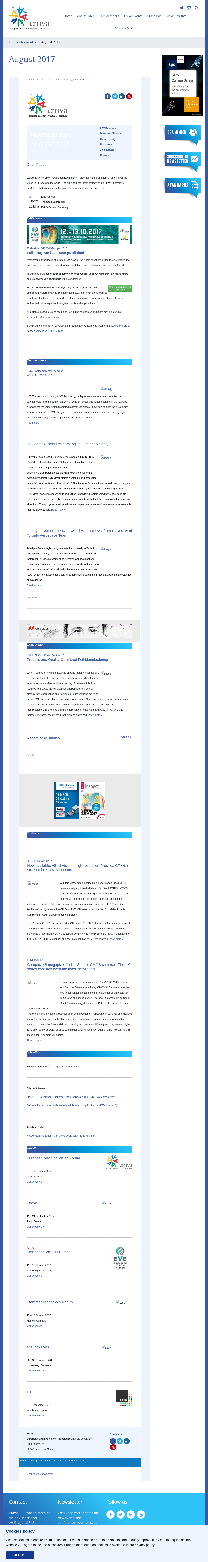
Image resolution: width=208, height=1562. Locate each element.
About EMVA (85, 16)
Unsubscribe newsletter (40, 1474)
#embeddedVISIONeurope (48, 331)
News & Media (125, 28)
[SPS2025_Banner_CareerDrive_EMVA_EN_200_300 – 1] (182, 85)
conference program (42, 265)
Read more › (34, 422)
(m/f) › (92, 1135)
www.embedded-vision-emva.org (45, 317)
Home (68, 16)
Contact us (116, 1434)
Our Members (109, 16)
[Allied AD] (79, 630)
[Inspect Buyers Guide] (92, 800)
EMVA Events (133, 16)
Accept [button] (20, 1555)
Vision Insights (177, 16)
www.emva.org (119, 325)
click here (78, 79)
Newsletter (29, 42)
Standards (154, 16)
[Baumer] (66, 800)
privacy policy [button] (145, 1545)
